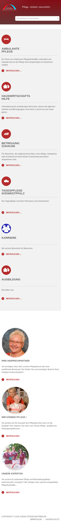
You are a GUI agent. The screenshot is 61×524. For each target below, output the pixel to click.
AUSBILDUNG (11, 281)
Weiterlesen (12, 380)
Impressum (36, 519)
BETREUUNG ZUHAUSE (10, 145)
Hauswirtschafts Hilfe (16, 97)
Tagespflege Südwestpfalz (13, 192)
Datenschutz (52, 519)
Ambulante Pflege (10, 50)
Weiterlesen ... (13, 71)
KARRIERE (9, 239)
